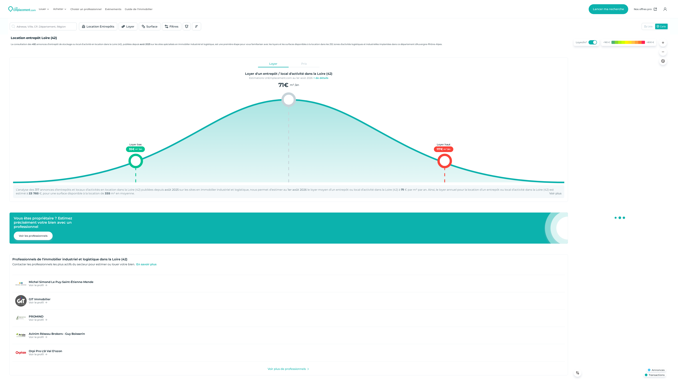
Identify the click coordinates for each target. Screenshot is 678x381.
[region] (620, 208)
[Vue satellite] (663, 61)
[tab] (273, 63)
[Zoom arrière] (663, 52)
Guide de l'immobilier (139, 9)
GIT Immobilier (39, 299)
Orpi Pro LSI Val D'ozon (45, 351)
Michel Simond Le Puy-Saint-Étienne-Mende (61, 282)
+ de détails (320, 78)
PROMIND (36, 316)
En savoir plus (146, 264)
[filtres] (577, 373)
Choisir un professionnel (86, 9)
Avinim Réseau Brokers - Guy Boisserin (57, 333)
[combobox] (47, 26)
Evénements (113, 9)
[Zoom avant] (663, 43)
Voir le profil (36, 285)
